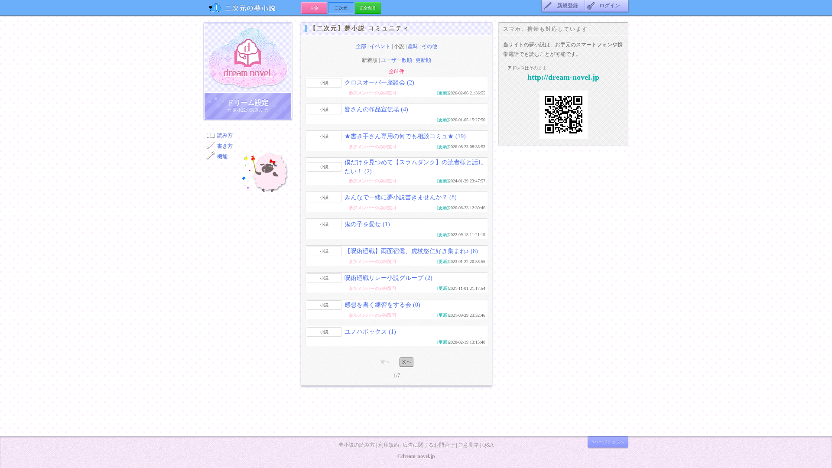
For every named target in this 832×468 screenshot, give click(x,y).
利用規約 (388, 445)
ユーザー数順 (396, 60)
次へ (406, 361)
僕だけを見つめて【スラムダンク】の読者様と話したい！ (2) (414, 167)
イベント (380, 46)
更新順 (423, 60)
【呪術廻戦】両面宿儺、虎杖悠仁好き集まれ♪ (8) (411, 251)
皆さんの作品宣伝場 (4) (376, 109)
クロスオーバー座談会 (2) (379, 82)
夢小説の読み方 (356, 445)
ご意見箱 (468, 445)
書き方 (225, 146)
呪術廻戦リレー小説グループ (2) (388, 278)
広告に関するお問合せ (429, 445)
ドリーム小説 (248, 57)
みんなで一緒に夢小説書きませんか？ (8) (400, 197)
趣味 (413, 46)
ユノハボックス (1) (370, 331)
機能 (222, 156)
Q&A (488, 445)
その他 (429, 46)
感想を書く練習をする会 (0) (382, 305)
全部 (361, 46)
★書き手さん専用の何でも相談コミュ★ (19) (405, 136)
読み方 (225, 135)
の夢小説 (252, 7)
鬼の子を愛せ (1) (367, 224)
